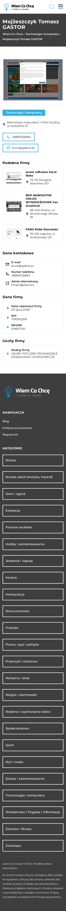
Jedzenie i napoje (19, 561)
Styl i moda (14, 762)
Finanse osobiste (19, 527)
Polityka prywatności (17, 428)
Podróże (12, 628)
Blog (6, 421)
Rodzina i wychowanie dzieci (28, 712)
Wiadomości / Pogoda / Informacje (33, 812)
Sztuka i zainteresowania (25, 779)
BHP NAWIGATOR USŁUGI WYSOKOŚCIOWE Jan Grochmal (42, 200)
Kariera (11, 577)
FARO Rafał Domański (42, 229)
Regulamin (10, 434)
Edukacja (13, 510)
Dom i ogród (15, 494)
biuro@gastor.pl (23, 147)
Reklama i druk (18, 678)
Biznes (11, 460)
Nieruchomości (17, 611)
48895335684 (21, 137)
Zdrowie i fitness (18, 829)
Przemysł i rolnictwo (21, 661)
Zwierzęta (13, 846)
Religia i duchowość (21, 695)
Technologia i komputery (24, 112)
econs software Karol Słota (41, 173)
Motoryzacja (15, 594)
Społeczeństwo (17, 728)
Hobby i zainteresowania (25, 544)
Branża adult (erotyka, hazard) (29, 477)
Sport (10, 745)
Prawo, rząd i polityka (22, 644)
